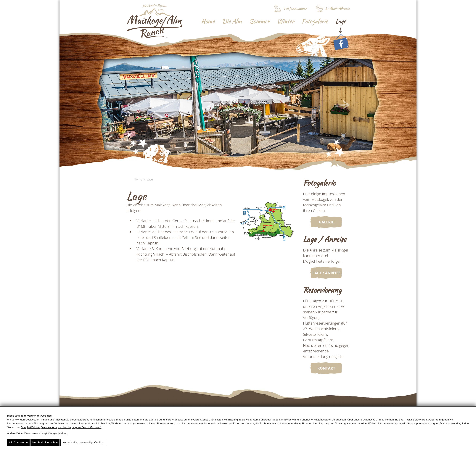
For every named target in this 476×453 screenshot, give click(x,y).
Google (52, 433)
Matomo (63, 433)
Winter (285, 21)
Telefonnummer (295, 8)
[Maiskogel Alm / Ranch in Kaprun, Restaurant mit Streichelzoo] (267, 223)
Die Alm (232, 21)
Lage (340, 21)
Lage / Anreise (326, 272)
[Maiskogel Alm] (154, 36)
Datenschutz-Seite (373, 419)
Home (208, 21)
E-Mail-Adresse (337, 8)
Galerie (326, 222)
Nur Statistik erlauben (45, 442)
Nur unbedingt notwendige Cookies (83, 442)
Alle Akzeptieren (18, 442)
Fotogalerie (315, 21)
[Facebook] (341, 41)
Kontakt (326, 368)
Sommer (259, 21)
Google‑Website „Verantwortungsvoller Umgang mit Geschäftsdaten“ (61, 427)
